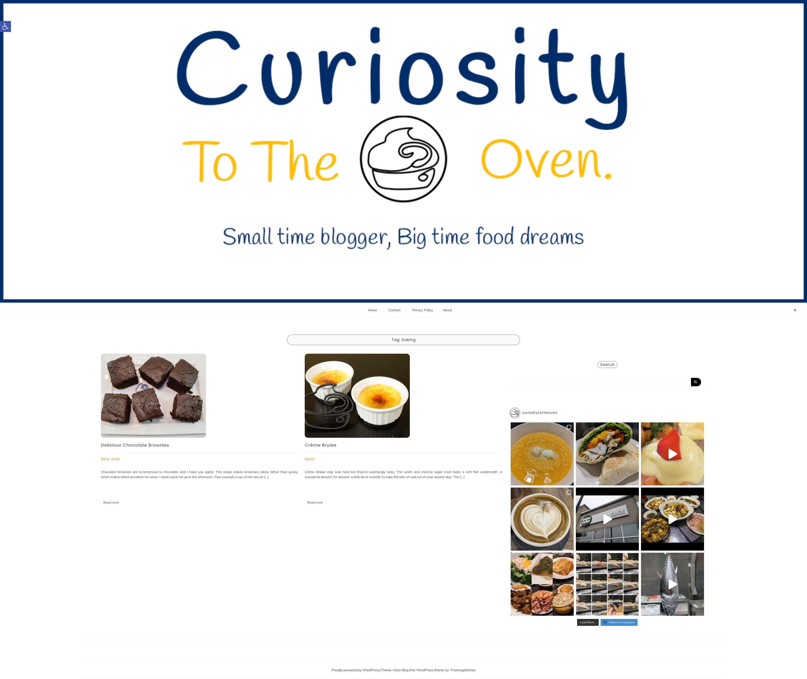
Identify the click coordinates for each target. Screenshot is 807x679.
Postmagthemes (463, 670)
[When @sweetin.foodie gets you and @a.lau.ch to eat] (672, 584)
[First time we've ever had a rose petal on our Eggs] (672, 453)
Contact (394, 310)
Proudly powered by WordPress (355, 670)
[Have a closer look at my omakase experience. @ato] (607, 584)
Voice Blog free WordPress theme (418, 670)
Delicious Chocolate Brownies (135, 445)
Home (372, 310)
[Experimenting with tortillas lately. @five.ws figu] (607, 453)
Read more (111, 502)
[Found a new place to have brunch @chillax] (607, 519)
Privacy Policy (422, 310)
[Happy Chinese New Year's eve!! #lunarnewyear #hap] (542, 584)
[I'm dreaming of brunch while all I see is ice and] (542, 519)
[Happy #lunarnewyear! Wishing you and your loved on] (672, 519)
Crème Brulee (321, 445)
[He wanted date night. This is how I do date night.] (542, 453)
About (447, 310)
